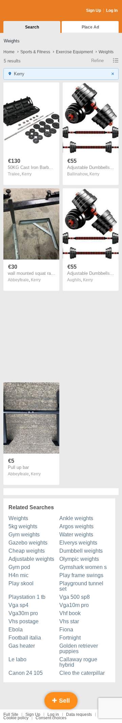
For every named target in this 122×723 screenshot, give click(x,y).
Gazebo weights (27, 543)
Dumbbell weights (81, 551)
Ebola (15, 629)
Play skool (21, 583)
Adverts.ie (30, 11)
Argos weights (76, 526)
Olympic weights (79, 559)
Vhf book (70, 613)
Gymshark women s (83, 567)
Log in (53, 714)
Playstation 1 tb (26, 597)
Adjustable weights (31, 559)
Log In (112, 10)
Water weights (76, 534)
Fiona (66, 629)
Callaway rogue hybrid (78, 662)
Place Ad (90, 27)
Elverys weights (78, 543)
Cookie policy (15, 718)
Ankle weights (76, 518)
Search (32, 27)
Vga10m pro (74, 605)
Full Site (10, 714)
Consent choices (51, 718)
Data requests (79, 714)
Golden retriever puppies (78, 648)
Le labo (17, 659)
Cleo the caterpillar (82, 673)
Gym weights (24, 534)
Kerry (27, 174)
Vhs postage (23, 621)
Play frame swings (81, 575)
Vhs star (69, 621)
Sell (63, 700)
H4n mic (18, 575)
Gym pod (19, 567)
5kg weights (22, 526)
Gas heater (21, 646)
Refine (97, 60)
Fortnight (70, 638)
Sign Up (93, 10)
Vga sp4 (18, 605)
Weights (18, 518)
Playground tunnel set (81, 586)
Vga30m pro (23, 613)
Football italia (24, 638)
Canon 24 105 (25, 673)
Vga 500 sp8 (74, 597)
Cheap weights (26, 551)
